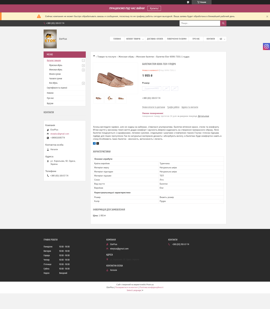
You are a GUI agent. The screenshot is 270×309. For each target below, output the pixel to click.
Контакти (211, 39)
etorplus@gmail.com (59, 134)
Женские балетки (145, 56)
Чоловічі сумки (55, 78)
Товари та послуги (106, 56)
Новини (50, 93)
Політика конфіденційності (151, 287)
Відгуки (50, 103)
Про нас (196, 39)
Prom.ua (150, 285)
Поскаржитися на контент (126, 287)
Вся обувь (53, 83)
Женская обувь (126, 56)
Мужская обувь (55, 65)
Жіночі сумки (55, 74)
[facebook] (94, 144)
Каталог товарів (133, 39)
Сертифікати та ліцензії (57, 88)
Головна (117, 39)
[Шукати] (223, 23)
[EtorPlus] (50, 39)
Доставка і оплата (155, 39)
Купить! (154, 8)
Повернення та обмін (177, 39)
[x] (97, 144)
